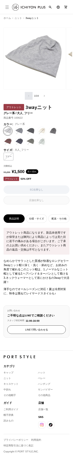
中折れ (7, 389)
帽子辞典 (8, 415)
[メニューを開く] (7, 7)
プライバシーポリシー (16, 439)
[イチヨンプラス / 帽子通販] (28, 7)
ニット (7, 378)
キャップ (8, 372)
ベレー (41, 378)
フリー (9, 157)
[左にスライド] (29, 96)
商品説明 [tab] (14, 218)
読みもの (8, 420)
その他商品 (44, 395)
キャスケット (11, 383)
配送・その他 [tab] (59, 218)
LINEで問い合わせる (36, 329)
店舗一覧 (43, 409)
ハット (41, 372)
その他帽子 (10, 395)
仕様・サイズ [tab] (36, 218)
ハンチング (44, 383)
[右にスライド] (44, 96)
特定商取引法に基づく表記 (18, 445)
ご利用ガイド (11, 409)
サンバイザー (45, 389)
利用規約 (36, 439)
